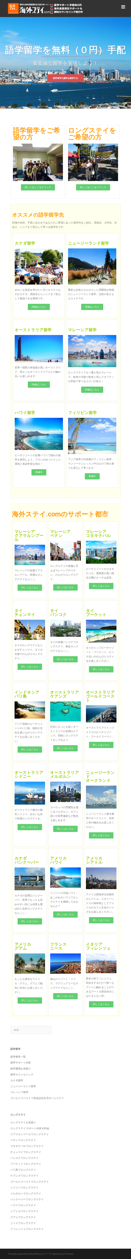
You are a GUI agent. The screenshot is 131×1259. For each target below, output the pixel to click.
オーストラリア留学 (33, 330)
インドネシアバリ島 (27, 694)
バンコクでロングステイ (24, 1157)
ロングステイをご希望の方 (92, 133)
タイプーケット (96, 612)
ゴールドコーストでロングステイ (29, 1181)
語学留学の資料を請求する (65, 83)
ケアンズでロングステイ (24, 1175)
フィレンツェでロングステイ (27, 1228)
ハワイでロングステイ (23, 1205)
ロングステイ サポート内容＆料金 (29, 1128)
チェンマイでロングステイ (25, 1152)
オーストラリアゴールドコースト (100, 696)
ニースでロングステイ (23, 1223)
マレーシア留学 (82, 330)
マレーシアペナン (60, 533)
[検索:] (30, 1030)
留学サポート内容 (20, 1062)
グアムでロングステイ (23, 1217)
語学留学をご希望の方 (36, 133)
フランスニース (58, 946)
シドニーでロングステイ (24, 1187)
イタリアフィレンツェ (98, 946)
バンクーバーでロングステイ (27, 1199)
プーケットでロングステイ (25, 1163)
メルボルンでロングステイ (25, 1193)
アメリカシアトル (94, 860)
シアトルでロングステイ (24, 1211)
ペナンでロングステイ (23, 1140)
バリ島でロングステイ (23, 1169)
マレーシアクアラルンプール (29, 535)
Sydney (56, 1253)
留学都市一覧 (18, 1056)
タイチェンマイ (25, 612)
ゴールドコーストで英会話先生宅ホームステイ (37, 1098)
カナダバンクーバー (27, 860)
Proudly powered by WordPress (25, 1253)
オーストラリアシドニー (29, 774)
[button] (38, 187)
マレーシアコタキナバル (98, 533)
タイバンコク (58, 612)
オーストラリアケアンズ (64, 694)
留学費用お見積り (20, 1068)
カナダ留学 (25, 243)
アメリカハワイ (58, 860)
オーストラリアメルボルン (64, 774)
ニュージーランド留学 (88, 243)
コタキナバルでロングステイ (27, 1146)
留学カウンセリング (21, 1074)
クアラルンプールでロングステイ (29, 1134)
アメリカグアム (23, 946)
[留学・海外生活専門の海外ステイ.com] (45, 8)
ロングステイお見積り (23, 1122)
